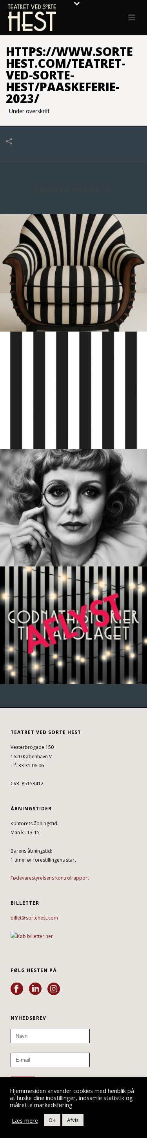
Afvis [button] (73, 1120)
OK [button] (52, 1120)
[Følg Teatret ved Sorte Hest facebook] (17, 989)
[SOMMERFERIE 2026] (73, 363)
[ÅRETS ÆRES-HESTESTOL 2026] (73, 246)
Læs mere (25, 1120)
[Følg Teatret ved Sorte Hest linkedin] (35, 989)
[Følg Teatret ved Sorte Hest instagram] (53, 989)
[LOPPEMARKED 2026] (73, 481)
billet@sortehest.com (34, 917)
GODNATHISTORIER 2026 (73, 663)
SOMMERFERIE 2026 (73, 428)
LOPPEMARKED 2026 (73, 545)
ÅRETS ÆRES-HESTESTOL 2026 (73, 310)
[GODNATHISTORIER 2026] (73, 598)
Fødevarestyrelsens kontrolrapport (50, 878)
